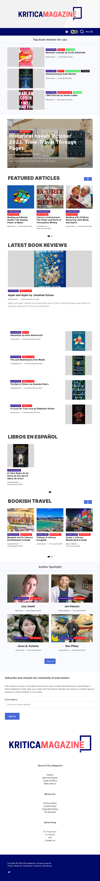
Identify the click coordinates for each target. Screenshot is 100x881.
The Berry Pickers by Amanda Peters (29, 384)
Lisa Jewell (28, 606)
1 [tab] (49, 236)
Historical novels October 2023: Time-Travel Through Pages (43, 142)
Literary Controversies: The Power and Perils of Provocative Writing (49, 220)
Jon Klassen (72, 606)
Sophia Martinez (13, 482)
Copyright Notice (50, 809)
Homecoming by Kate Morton (61, 74)
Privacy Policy (50, 803)
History (50, 775)
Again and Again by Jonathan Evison (31, 295)
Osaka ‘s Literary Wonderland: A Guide (76, 539)
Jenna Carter (50, 78)
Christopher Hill (42, 226)
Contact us (50, 840)
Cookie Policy (50, 806)
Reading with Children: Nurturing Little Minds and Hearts (77, 220)
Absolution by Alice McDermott (26, 335)
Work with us (50, 783)
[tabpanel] (20, 207)
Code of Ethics (50, 780)
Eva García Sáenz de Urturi (17, 477)
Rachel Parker (51, 57)
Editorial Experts (50, 777)
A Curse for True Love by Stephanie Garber (32, 408)
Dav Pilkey (72, 646)
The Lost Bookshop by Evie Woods (27, 359)
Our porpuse (50, 812)
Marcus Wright (71, 544)
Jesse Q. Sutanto (28, 646)
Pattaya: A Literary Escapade (46, 539)
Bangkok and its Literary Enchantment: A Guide (20, 539)
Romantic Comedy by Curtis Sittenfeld (65, 52)
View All (50, 661)
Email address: (11, 699)
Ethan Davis (50, 100)
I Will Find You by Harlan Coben (62, 95)
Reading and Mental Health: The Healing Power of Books (17, 220)
